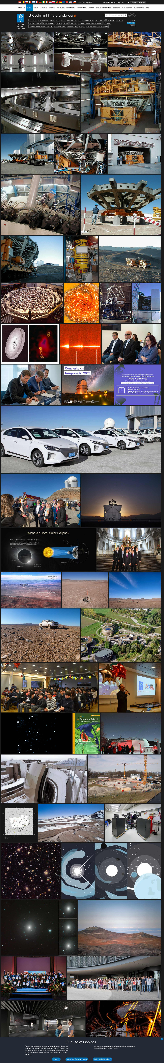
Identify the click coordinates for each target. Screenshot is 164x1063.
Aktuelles (43, 8)
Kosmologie (71, 20)
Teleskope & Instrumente (66, 8)
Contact (113, 2)
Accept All (56, 1059)
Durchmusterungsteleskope (97, 26)
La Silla (59, 23)
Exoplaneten (100, 20)
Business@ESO (127, 8)
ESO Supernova (87, 20)
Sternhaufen (72, 26)
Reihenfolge (131, 23)
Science (133, 2)
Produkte (116, 8)
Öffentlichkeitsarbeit (103, 8)
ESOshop (52, 8)
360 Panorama (43, 20)
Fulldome (110, 20)
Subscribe (106, 2)
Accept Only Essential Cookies (77, 1059)
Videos (36, 8)
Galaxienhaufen (35, 23)
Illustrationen (48, 23)
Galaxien (119, 20)
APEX (57, 20)
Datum (133, 25)
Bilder (29, 8)
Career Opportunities (141, 8)
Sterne (81, 26)
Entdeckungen (82, 8)
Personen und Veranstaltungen (90, 23)
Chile (63, 20)
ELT (79, 20)
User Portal (141, 2)
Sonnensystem (59, 26)
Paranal (73, 23)
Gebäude (107, 23)
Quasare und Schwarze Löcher (40, 26)
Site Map (121, 2)
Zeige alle (32, 20)
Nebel (66, 23)
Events (91, 8)
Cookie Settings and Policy (102, 1059)
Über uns (21, 8)
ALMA (52, 20)
